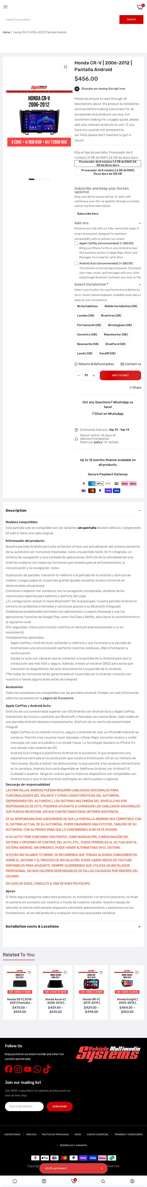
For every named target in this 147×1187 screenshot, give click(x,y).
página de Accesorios (58, 698)
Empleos (31, 1134)
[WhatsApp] (37, 1069)
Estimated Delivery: (94, 430)
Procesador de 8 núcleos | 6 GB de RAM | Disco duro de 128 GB (107, 172)
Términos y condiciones (128, 1134)
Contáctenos (12, 1134)
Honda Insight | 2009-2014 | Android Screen (127, 1001)
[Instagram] (18, 1069)
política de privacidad (55, 1134)
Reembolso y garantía (73, 1145)
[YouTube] (28, 1069)
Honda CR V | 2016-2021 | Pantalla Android (20, 1001)
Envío (78, 1134)
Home (6, 32)
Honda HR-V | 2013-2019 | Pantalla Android (91, 1001)
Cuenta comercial (98, 1134)
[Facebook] (8, 1069)
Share (137, 387)
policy (98, 442)
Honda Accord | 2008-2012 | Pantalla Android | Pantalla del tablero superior (55, 1001)
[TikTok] (47, 1069)
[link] (29, 972)
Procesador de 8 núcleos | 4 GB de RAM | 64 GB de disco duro (107, 163)
